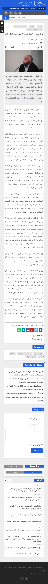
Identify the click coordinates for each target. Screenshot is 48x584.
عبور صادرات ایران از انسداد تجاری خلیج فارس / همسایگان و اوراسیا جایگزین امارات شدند (25, 489)
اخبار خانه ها (20, 26)
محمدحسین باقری (24, 353)
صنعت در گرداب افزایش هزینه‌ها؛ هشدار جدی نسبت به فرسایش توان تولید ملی (22, 498)
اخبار (31, 26)
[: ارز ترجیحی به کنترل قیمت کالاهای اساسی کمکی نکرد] (6, 47)
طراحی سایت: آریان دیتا (38, 573)
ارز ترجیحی (38, 353)
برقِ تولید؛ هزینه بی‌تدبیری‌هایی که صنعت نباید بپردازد (22, 547)
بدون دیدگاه (36, 339)
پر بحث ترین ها (13, 466)
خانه (40, 26)
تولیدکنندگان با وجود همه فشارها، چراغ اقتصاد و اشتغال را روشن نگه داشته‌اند (25, 507)
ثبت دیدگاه (37, 450)
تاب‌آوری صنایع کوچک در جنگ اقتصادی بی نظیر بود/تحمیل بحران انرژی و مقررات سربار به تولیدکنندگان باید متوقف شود (22, 539)
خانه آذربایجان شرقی (34, 29)
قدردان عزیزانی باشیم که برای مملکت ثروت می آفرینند (23, 530)
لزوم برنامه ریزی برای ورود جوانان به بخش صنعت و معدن (23, 522)
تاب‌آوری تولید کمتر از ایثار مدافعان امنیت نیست (24, 393)
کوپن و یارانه (31, 356)
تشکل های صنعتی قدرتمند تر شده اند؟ (28, 554)
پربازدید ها (34, 466)
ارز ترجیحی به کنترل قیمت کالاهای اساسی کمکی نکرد (24, 34)
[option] (23, 489)
